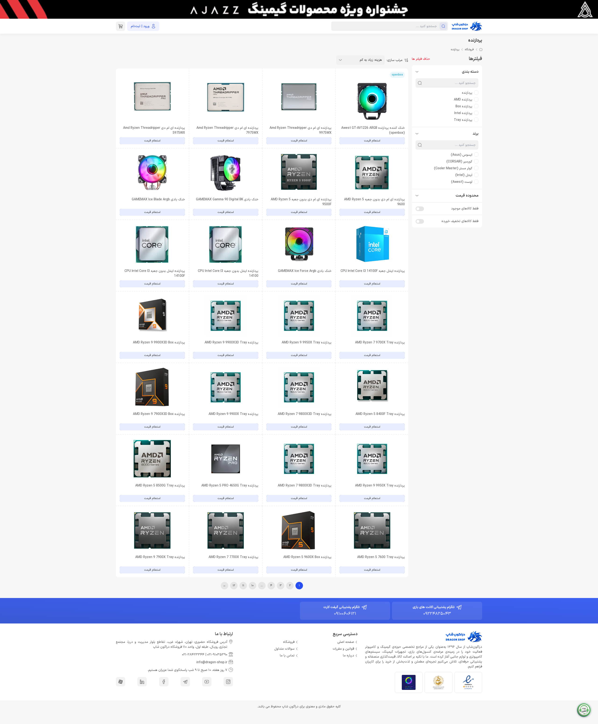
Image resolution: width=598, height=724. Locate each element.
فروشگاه (469, 49)
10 (252, 586)
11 (243, 586)
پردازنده (467, 92)
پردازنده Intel (463, 113)
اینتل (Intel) (463, 175)
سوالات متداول (284, 648)
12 (234, 586)
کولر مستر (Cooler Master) (453, 168)
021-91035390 (217, 654)
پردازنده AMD (463, 99)
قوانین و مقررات (343, 648)
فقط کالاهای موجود (464, 208)
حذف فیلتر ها (421, 59)
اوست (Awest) (461, 182)
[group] (299, 9)
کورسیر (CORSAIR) (459, 161)
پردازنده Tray (463, 120)
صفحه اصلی (345, 642)
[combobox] (360, 60)
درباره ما (348, 655)
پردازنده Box (464, 106)
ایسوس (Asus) (461, 154)
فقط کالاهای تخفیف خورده (459, 221)
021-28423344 (193, 654)
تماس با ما (287, 655)
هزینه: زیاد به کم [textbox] (371, 60)
